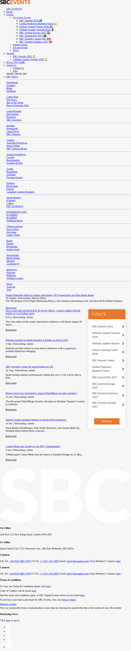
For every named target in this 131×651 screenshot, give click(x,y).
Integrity (10, 261)
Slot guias (11, 232)
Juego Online (13, 145)
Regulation (11, 171)
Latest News (12, 131)
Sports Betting (13, 197)
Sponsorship (12, 255)
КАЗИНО (11, 217)
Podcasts (10, 272)
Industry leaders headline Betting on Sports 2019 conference (36, 419)
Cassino (10, 157)
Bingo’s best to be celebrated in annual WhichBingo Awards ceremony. (41, 393)
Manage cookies (8, 604)
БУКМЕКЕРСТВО (16, 212)
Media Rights (13, 258)
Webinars (11, 275)
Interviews (11, 269)
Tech (8, 289)
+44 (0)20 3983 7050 (20, 561)
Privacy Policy (69, 599)
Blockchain (12, 186)
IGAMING (12, 215)
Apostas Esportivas (16, 154)
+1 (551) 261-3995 (49, 561)
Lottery (10, 203)
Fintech (10, 189)
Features (10, 183)
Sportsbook (12, 82)
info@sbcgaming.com (78, 561)
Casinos (10, 140)
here (118, 561)
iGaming (10, 85)
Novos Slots (12, 229)
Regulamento (13, 160)
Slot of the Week (14, 102)
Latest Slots (12, 96)
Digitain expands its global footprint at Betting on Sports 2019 (37, 340)
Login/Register (13, 111)
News (9, 284)
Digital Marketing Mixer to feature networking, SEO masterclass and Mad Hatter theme (50, 295)
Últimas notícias (14, 226)
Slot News (11, 99)
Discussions (12, 114)
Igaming (10, 125)
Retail (9, 88)
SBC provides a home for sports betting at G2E (29, 366)
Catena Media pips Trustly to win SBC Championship (33, 446)
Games (9, 168)
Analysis (10, 287)
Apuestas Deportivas (16, 143)
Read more (11, 307)
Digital (9, 243)
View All (106, 421)
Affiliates (11, 174)
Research (11, 117)
